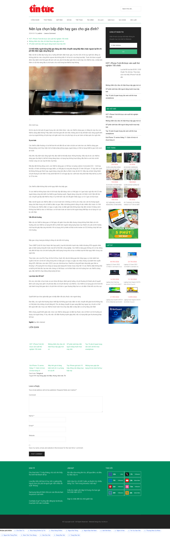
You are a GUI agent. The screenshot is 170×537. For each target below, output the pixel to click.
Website (32, 435)
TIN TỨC (47, 8)
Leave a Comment (50, 33)
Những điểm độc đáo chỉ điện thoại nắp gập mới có (46, 41)
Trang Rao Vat (74, 535)
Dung (41, 375)
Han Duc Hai (45, 535)
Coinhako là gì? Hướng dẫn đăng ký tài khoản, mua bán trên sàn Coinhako (46, 502)
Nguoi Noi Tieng (72, 530)
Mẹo (50, 375)
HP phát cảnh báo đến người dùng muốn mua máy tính (47, 44)
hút (48, 375)
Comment (32, 395)
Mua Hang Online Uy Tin (36, 530)
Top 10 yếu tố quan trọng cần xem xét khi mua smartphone (93, 346)
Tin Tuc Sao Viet (134, 530)
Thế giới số (39, 373)
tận (62, 375)
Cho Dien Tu (19, 530)
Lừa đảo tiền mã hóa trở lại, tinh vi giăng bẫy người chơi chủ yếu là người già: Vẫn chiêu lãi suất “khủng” (45, 483)
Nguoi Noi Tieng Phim (9, 535)
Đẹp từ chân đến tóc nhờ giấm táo (80, 499)
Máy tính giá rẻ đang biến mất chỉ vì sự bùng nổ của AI (56, 368)
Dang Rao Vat (59, 535)
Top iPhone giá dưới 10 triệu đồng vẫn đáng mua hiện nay (75, 368)
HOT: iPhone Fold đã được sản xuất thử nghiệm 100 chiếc (48, 39)
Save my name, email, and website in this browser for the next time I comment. (56, 448)
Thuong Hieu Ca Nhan (152, 530)
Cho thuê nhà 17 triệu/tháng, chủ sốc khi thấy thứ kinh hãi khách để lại (46, 473)
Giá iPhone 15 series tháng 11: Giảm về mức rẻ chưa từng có (37, 368)
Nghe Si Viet (119, 530)
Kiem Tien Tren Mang (28, 535)
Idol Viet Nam (106, 530)
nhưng (55, 375)
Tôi (65, 375)
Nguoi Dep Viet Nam (89, 530)
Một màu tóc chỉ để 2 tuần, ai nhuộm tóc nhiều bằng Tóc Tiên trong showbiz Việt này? (84, 482)
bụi (38, 375)
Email (31, 426)
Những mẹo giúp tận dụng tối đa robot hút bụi (93, 367)
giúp (44, 375)
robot (59, 375)
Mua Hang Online (55, 530)
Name (31, 416)
